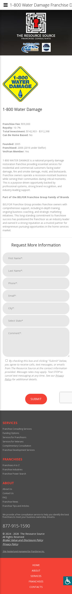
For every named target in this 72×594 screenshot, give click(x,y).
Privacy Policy (10, 544)
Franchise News (10, 501)
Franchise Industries (12, 469)
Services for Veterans (13, 441)
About (36, 570)
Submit (36, 399)
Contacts (36, 587)
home (36, 565)
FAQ (5, 497)
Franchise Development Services (19, 449)
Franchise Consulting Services (17, 428)
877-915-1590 (16, 526)
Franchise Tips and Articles (16, 505)
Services (36, 576)
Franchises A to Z (11, 465)
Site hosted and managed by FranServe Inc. (24, 551)
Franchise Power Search (14, 473)
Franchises (36, 581)
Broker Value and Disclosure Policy (23, 540)
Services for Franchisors (14, 437)
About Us (7, 489)
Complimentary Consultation (17, 445)
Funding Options (11, 433)
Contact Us (8, 493)
